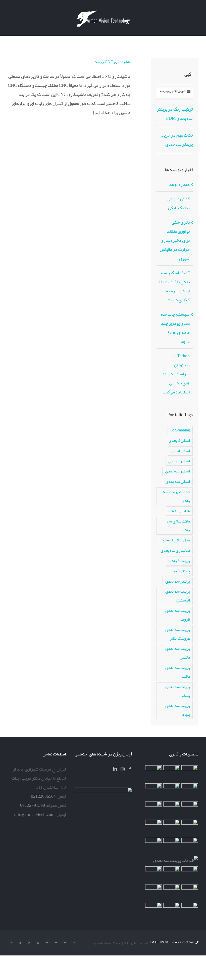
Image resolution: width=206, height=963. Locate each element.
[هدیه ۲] (171, 810)
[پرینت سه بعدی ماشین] (189, 911)
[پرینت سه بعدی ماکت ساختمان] (189, 875)
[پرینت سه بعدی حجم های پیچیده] (153, 774)
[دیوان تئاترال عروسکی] (171, 875)
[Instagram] (123, 769)
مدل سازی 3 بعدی (176, 540)
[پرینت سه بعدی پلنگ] (153, 846)
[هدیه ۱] (153, 810)
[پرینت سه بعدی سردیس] (171, 792)
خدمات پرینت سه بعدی (176, 496)
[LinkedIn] (115, 769)
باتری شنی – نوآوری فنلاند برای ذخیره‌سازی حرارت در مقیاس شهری (175, 240)
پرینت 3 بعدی (179, 560)
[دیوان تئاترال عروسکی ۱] (153, 875)
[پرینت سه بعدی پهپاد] (189, 893)
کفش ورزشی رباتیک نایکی (178, 203)
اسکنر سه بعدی (177, 471)
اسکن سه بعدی (178, 481)
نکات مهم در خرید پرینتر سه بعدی (177, 140)
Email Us (157, 942)
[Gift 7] (171, 774)
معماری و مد (179, 184)
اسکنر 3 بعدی (179, 461)
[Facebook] (130, 769)
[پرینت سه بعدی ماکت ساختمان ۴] (171, 828)
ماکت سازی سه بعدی (178, 525)
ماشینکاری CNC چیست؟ (111, 62)
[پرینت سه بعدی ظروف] (153, 828)
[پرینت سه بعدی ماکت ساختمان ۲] (175, 860)
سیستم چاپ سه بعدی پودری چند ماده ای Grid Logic (175, 328)
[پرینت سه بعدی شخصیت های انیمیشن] (189, 828)
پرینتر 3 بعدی (179, 571)
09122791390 (32, 805)
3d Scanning (180, 430)
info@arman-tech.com (34, 814)
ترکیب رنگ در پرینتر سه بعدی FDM (175, 114)
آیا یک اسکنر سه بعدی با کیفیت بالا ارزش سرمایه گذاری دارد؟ (174, 286)
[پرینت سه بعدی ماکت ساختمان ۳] (171, 846)
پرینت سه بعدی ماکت (177, 671)
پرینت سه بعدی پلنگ (177, 691)
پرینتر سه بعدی (177, 581)
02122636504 (43, 796)
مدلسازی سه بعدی (175, 550)
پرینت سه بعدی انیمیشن (177, 595)
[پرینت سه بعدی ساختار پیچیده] (189, 846)
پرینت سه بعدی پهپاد (177, 709)
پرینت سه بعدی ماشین (177, 652)
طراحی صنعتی (179, 511)
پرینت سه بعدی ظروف (177, 614)
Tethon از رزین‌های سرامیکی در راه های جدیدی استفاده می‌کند (176, 373)
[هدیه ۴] (189, 810)
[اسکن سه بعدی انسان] (189, 774)
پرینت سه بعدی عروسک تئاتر (177, 634)
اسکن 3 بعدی (179, 440)
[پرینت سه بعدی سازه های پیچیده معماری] (189, 792)
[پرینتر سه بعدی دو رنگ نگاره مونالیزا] (153, 792)
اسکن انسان (180, 451)
